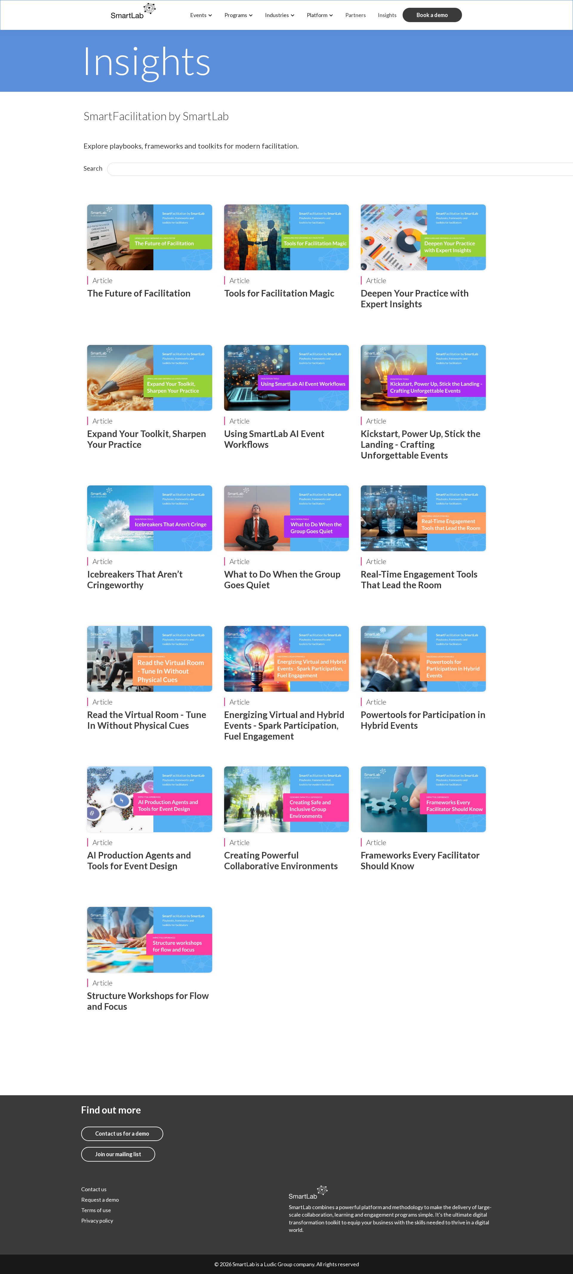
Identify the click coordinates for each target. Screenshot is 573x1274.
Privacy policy (97, 1220)
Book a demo (432, 15)
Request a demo (100, 1199)
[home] (133, 9)
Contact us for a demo (122, 1133)
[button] (201, 15)
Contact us (94, 1189)
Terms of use (96, 1210)
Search (93, 168)
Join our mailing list (118, 1154)
